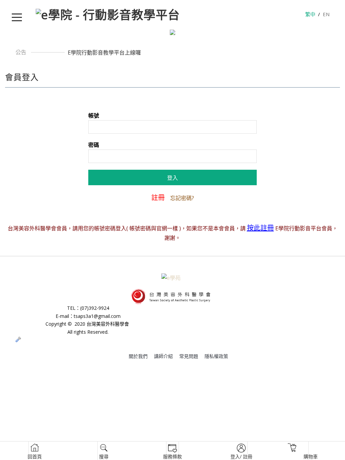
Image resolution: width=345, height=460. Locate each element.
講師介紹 (163, 356)
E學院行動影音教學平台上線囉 (104, 52)
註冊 (158, 197)
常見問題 (188, 356)
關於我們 (138, 356)
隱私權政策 (216, 356)
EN (326, 14)
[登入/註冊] (241, 450)
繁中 (310, 14)
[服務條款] (172, 450)
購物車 (292, 450)
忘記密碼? (182, 198)
